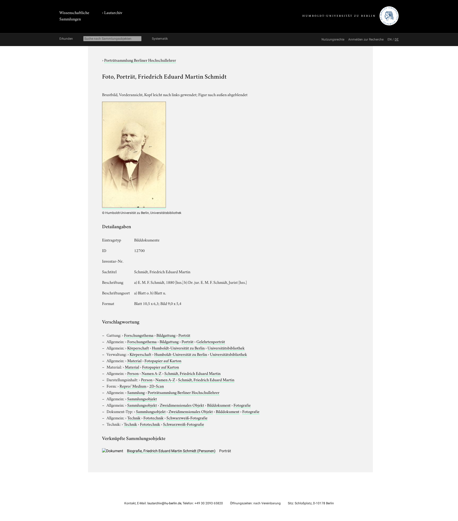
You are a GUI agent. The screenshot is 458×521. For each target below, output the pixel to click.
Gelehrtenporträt (210, 341)
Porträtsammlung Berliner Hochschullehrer (140, 60)
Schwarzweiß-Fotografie (187, 417)
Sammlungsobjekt (142, 398)
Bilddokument (219, 405)
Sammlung (136, 392)
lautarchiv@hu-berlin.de (164, 503)
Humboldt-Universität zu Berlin (178, 348)
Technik (133, 417)
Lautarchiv (113, 12)
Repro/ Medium (133, 386)
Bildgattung (165, 335)
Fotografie (242, 405)
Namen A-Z (151, 373)
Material (134, 360)
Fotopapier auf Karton (162, 360)
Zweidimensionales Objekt (182, 405)
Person (133, 373)
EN (389, 39)
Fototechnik (153, 417)
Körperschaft (138, 348)
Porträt (184, 335)
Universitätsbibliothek (226, 348)
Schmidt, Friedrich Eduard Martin (192, 373)
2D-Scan (156, 386)
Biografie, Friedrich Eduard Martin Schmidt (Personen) (171, 451)
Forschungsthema (138, 335)
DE (397, 39)
